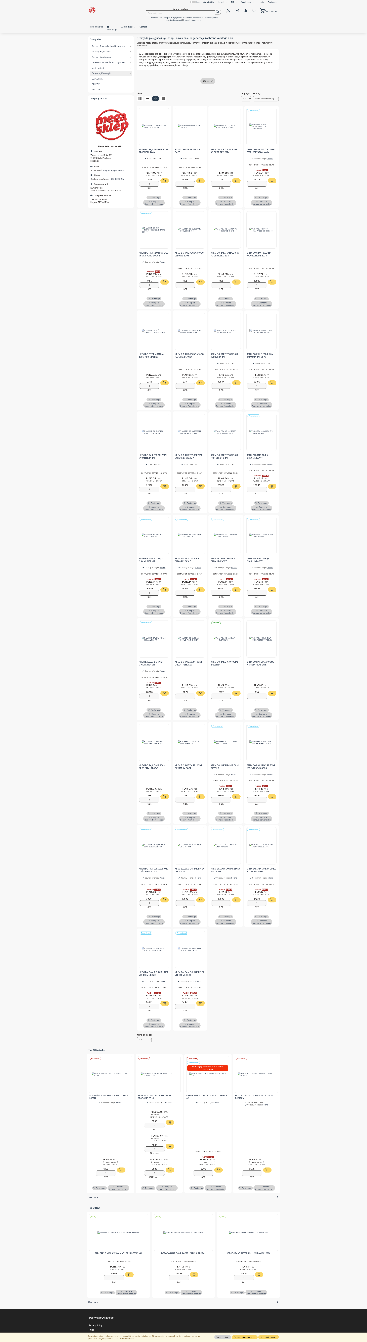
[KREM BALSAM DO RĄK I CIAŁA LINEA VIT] (261, 432)
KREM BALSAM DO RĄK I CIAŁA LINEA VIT (258, 456)
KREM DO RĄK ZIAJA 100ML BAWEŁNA (224, 663)
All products (127, 27)
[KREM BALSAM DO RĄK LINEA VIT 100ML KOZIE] (154, 949)
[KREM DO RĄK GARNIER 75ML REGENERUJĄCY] (154, 126)
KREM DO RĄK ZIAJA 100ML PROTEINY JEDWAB (153, 766)
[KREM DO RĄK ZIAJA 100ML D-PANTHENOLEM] (190, 639)
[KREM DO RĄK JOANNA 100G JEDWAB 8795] (190, 230)
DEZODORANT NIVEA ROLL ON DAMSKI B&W (248, 1253)
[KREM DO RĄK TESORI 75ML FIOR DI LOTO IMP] (226, 432)
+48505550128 (117, 179)
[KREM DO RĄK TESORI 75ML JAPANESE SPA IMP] (190, 432)
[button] (222, 2)
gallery (155, 98)
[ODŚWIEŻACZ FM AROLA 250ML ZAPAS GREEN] (110, 1074)
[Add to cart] (164, 180)
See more (93, 1197)
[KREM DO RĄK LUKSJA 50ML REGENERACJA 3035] (261, 742)
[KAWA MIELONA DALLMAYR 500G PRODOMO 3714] (159, 1074)
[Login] (228, 10)
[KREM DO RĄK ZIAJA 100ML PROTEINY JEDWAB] (154, 742)
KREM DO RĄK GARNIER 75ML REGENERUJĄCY (153, 150)
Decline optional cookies (244, 1337)
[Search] (218, 11)
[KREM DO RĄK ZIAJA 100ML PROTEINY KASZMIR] (261, 639)
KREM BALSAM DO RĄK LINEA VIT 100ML (189, 870)
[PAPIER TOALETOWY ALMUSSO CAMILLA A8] (207, 1074)
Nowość (187, 20)
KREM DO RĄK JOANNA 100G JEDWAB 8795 (189, 254)
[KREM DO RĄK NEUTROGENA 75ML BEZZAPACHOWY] (261, 126)
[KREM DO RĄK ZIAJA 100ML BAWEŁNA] (226, 639)
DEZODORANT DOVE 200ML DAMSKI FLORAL (183, 1253)
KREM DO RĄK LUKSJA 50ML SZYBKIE (225, 766)
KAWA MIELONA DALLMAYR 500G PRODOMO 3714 (154, 1096)
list (148, 98)
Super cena (196, 20)
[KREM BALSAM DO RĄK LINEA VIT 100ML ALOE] (261, 845)
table (163, 98)
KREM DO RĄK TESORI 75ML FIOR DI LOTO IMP (225, 456)
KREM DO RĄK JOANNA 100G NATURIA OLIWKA (189, 355)
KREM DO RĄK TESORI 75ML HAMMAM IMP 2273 (260, 355)
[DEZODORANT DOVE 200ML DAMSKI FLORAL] (183, 1232)
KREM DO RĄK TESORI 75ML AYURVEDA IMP (225, 355)
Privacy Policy (95, 1325)
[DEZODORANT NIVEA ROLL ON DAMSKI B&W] (248, 1232)
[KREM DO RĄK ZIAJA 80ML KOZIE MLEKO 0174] (226, 126)
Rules (91, 1330)
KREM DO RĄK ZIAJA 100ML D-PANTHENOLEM (188, 663)
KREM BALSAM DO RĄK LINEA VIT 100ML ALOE (261, 870)
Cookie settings (222, 1337)
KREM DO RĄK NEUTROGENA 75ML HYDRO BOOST (153, 254)
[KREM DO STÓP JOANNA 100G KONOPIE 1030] (261, 230)
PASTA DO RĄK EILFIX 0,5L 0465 (188, 150)
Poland (270, 158)
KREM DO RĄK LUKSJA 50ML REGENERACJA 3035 (260, 766)
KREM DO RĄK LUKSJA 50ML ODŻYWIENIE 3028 (153, 870)
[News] (237, 10)
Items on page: (144, 1035)
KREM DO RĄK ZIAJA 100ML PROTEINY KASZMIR (260, 663)
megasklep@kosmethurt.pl (115, 170)
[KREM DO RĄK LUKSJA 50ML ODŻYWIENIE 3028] (154, 845)
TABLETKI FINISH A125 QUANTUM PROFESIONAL (118, 1253)
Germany (168, 1102)
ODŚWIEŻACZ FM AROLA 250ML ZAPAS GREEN (108, 1096)
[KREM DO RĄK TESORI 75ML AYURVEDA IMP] (226, 331)
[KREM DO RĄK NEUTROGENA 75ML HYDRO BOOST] (154, 230)
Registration (273, 2)
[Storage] (254, 10)
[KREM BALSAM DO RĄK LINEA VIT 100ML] (190, 845)
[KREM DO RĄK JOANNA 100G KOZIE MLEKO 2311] (226, 230)
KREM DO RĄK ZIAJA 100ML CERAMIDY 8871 (188, 766)
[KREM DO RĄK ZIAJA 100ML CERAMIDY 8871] (190, 742)
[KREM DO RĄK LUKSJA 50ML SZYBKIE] (226, 742)
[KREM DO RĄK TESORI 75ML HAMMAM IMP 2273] (261, 331)
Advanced (154, 18)
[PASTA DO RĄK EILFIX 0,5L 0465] (190, 126)
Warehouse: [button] (246, 2)
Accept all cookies (268, 1337)
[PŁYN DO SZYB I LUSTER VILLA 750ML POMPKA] (256, 1074)
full (140, 98)
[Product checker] (245, 10)
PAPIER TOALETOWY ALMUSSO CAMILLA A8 (206, 1096)
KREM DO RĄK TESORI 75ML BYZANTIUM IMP (153, 456)
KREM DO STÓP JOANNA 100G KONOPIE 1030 (258, 254)
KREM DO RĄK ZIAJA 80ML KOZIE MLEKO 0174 (224, 150)
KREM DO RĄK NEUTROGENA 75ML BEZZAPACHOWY (260, 150)
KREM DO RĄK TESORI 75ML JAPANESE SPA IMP (189, 456)
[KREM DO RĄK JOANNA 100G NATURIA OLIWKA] (190, 331)
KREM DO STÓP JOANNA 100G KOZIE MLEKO (151, 355)
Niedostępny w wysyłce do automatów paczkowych (181, 18)
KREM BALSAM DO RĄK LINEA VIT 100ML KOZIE (153, 973)
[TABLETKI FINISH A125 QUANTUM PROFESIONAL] (118, 1232)
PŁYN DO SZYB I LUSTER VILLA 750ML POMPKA (254, 1096)
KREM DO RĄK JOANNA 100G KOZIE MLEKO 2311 (225, 254)
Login (261, 2)
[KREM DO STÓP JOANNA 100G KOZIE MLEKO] (154, 331)
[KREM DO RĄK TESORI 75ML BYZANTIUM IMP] (154, 432)
